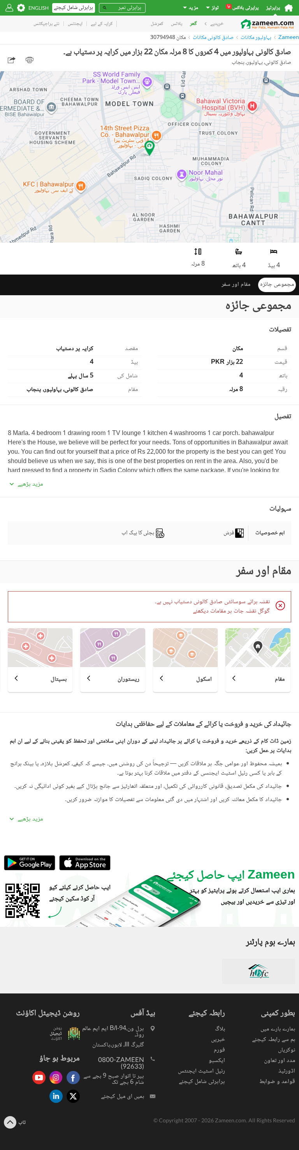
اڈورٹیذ (286, 1071)
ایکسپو (217, 1060)
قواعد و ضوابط (277, 1081)
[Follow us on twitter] (71, 1103)
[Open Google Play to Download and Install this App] (29, 869)
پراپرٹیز (273, 8)
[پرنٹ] (29, 60)
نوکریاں (286, 1050)
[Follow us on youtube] (37, 1085)
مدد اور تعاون (279, 1060)
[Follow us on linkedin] (54, 1103)
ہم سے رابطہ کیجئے (273, 1039)
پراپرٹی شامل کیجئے (202, 1081)
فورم (219, 1050)
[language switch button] (38, 8)
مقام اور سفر (236, 284)
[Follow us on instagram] (54, 1085)
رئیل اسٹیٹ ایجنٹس (201, 1071)
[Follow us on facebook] (71, 1085)
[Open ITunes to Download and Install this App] (83, 869)
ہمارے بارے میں (277, 1029)
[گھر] (289, 8)
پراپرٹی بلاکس (243, 8)
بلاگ (220, 1029)
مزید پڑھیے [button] (30, 484)
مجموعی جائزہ (277, 284)
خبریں (218, 1039)
